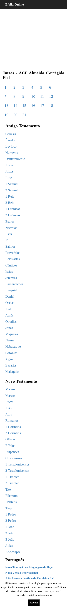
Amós (9, 315)
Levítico (11, 146)
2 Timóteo (12, 483)
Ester (8, 234)
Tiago (9, 508)
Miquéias (11, 334)
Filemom (11, 496)
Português (14, 560)
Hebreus (11, 502)
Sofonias (11, 353)
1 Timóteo (12, 477)
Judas (9, 546)
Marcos (10, 395)
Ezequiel (11, 290)
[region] (33, 37)
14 (15, 105)
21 (24, 114)
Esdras (9, 221)
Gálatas (10, 439)
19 (6, 114)
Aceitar (34, 602)
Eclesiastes (12, 259)
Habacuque (13, 346)
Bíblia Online (14, 4)
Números (11, 153)
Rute (8, 178)
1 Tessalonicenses (17, 464)
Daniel (9, 296)
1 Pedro (10, 514)
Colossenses (13, 458)
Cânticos (11, 265)
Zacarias (10, 365)
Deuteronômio (15, 159)
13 (6, 105)
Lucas (9, 402)
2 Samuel (11, 190)
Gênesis (10, 134)
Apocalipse (13, 552)
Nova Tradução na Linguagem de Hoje (29, 567)
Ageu (9, 359)
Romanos (11, 420)
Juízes (9, 171)
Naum (9, 340)
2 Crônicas (12, 215)
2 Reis (9, 203)
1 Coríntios (13, 427)
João (8, 408)
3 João (9, 539)
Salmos (10, 246)
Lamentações (14, 284)
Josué (9, 165)
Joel (8, 309)
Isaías (9, 271)
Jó (6, 240)
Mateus (10, 389)
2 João (9, 533)
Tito (8, 489)
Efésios (10, 446)
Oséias (9, 303)
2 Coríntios (13, 433)
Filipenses (12, 452)
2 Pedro (10, 520)
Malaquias (12, 371)
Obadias (10, 321)
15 (24, 105)
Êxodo (10, 140)
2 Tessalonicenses (17, 470)
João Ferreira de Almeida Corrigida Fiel (29, 578)
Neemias (11, 228)
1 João (9, 527)
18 (51, 105)
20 (15, 114)
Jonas (9, 328)
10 (33, 96)
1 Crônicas (12, 209)
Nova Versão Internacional (21, 572)
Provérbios (12, 253)
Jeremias (11, 278)
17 (42, 105)
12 (51, 96)
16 (33, 105)
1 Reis (9, 196)
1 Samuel (11, 184)
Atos (8, 414)
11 (42, 96)
